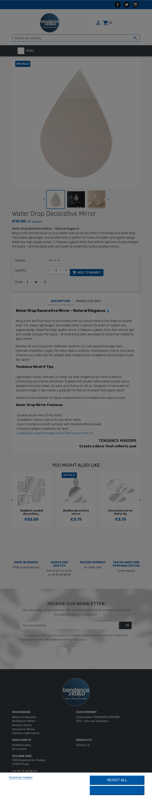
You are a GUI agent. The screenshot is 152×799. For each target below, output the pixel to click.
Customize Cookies (20, 777)
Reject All (117, 780)
